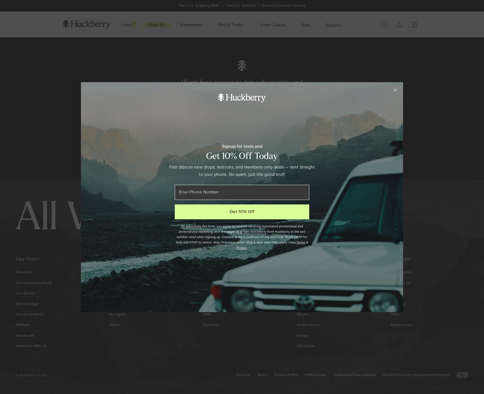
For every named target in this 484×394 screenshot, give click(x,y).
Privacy (241, 247)
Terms (301, 242)
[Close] (395, 90)
